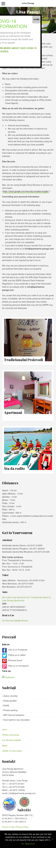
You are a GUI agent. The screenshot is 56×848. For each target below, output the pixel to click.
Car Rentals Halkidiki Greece (15, 620)
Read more (30, 844)
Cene (4, 729)
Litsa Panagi (28, 11)
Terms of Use (8, 826)
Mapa (4, 745)
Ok (22, 844)
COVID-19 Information (12, 750)
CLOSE (36, 19)
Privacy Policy (22, 826)
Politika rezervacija (10, 734)
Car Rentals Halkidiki (11, 740)
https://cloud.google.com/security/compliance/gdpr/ (26, 191)
